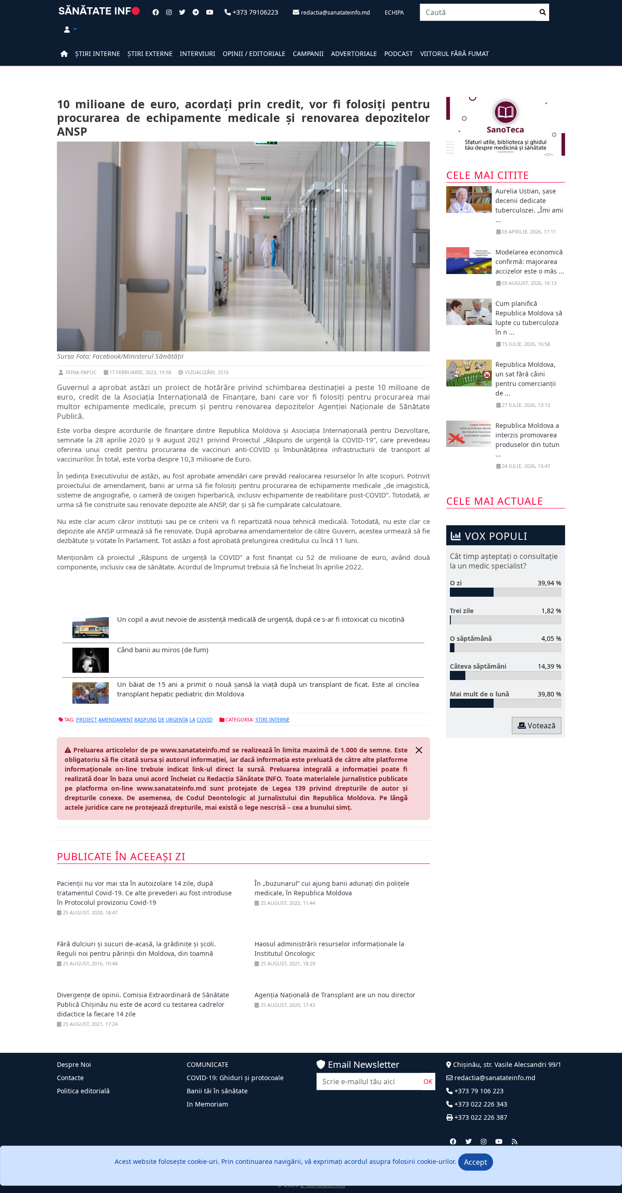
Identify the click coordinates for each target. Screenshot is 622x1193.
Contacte (70, 1077)
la (192, 719)
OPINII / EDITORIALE (254, 53)
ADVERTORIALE (354, 53)
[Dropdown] (70, 29)
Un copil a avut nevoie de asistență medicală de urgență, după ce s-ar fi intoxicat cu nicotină (260, 619)
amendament (115, 719)
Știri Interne (272, 719)
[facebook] (453, 1141)
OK (428, 1081)
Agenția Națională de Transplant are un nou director (335, 994)
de (161, 719)
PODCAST (398, 53)
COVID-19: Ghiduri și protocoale (235, 1077)
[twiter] (468, 1141)
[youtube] (499, 1141)
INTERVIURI (197, 53)
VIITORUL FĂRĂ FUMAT (454, 53)
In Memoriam (207, 1104)
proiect (86, 719)
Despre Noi (74, 1064)
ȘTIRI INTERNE (97, 53)
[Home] (64, 53)
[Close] (418, 750)
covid (205, 719)
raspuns (145, 719)
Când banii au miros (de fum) (163, 649)
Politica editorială (83, 1090)
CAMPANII (308, 53)
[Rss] (514, 1141)
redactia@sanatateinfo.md (494, 1077)
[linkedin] (483, 1141)
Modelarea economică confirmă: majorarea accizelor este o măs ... (529, 261)
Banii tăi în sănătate (217, 1090)
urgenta (177, 719)
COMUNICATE (208, 1064)
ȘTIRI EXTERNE (150, 53)
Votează (541, 726)
